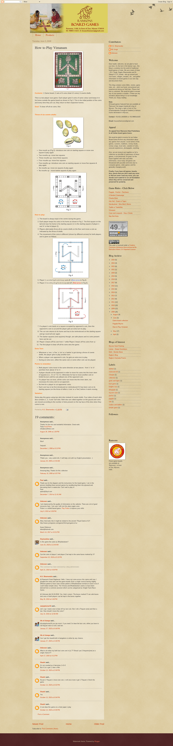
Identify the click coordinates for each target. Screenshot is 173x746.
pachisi (111, 396)
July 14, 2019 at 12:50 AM (49, 614)
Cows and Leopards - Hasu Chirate (121, 213)
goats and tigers (114, 381)
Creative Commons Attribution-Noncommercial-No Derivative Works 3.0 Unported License (123, 247)
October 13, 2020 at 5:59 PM (50, 670)
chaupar (111, 375)
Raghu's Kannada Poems (117, 358)
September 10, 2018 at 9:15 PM (51, 557)
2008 (113, 312)
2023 (113, 266)
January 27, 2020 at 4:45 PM (50, 641)
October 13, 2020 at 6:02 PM (50, 685)
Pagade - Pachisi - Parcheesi (119, 192)
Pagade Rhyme (118, 324)
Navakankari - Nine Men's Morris (120, 204)
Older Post (99, 724)
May (115, 331)
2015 (113, 289)
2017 (113, 282)
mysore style (113, 393)
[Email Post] (67, 409)
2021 (113, 269)
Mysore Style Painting (116, 346)
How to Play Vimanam (120, 327)
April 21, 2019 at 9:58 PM (48, 570)
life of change (45, 621)
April (115, 334)
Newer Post (37, 724)
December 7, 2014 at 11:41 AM (50, 494)
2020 (113, 273)
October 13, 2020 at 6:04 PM (50, 697)
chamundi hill (113, 372)
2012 (113, 299)
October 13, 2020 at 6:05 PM (50, 710)
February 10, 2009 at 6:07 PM (50, 473)
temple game (113, 407)
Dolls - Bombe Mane (116, 352)
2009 (113, 308)
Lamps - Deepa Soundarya (118, 349)
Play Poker (66, 508)
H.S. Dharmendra (46, 576)
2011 (113, 302)
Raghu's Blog (113, 355)
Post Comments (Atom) (50, 729)
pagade (111, 399)
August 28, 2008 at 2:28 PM (49, 432)
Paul (41, 480)
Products (50, 35)
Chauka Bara (113, 198)
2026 (113, 260)
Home (38, 35)
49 (114, 227)
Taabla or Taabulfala (116, 207)
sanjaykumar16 (45, 606)
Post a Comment (43, 714)
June (115, 318)
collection (112, 378)
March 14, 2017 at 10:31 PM (49, 532)
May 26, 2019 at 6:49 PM (48, 599)
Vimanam (112, 210)
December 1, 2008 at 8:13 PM (50, 448)
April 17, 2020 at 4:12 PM (48, 656)
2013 (113, 295)
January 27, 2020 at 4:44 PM (50, 628)
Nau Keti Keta (113, 216)
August (115, 314)
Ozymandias (44, 539)
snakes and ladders (115, 405)
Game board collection (120, 320)
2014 (113, 292)
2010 (113, 305)
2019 (113, 276)
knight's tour (113, 387)
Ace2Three (48, 427)
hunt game (112, 384)
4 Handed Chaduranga (116, 195)
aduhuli (111, 369)
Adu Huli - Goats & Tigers (117, 201)
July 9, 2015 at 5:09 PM (48, 511)
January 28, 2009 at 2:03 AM (50, 461)
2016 (113, 286)
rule (110, 401)
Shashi (42, 662)
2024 (113, 263)
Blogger (97, 741)
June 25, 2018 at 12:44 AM (49, 545)
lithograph (112, 390)
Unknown (43, 501)
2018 (113, 279)
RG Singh (114, 49)
